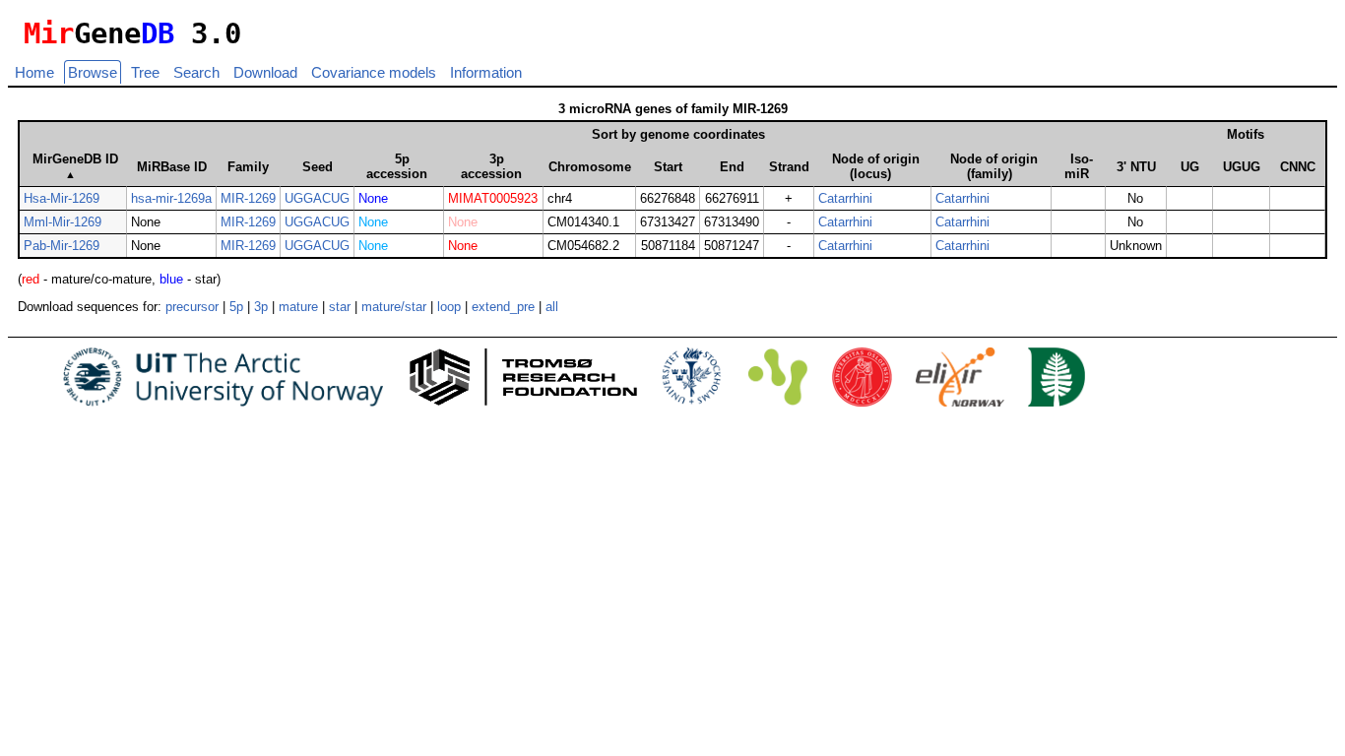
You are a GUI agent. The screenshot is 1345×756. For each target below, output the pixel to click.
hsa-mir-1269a (171, 198)
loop (449, 306)
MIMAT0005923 (493, 198)
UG (1190, 166)
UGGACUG (317, 198)
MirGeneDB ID (75, 166)
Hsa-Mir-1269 (61, 198)
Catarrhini (845, 198)
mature (298, 306)
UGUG (1241, 166)
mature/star (393, 306)
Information (486, 72)
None (373, 198)
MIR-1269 (248, 198)
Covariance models (373, 72)
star (340, 306)
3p (261, 306)
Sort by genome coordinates (678, 134)
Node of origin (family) (994, 166)
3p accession (491, 166)
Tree (145, 72)
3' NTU (1136, 166)
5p (236, 306)
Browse (92, 72)
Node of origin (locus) (876, 166)
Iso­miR (1078, 166)
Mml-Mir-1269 (62, 222)
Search (196, 72)
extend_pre (503, 306)
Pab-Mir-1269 (61, 245)
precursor (192, 306)
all (551, 306)
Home (34, 72)
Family (248, 166)
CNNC (1297, 166)
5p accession (396, 166)
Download (265, 72)
